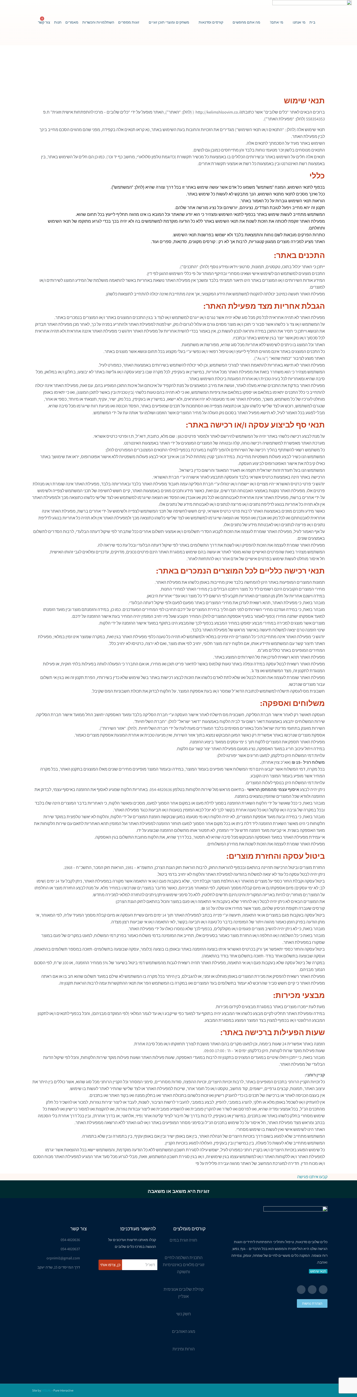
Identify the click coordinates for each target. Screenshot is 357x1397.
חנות (57, 22)
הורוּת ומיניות (183, 1349)
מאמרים (71, 22)
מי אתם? (276, 22)
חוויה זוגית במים (183, 1240)
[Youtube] (312, 1289)
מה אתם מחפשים (246, 22)
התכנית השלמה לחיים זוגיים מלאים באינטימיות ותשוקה (183, 1265)
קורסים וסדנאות (211, 22)
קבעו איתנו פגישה (312, 1177)
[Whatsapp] (301, 1289)
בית (312, 22)
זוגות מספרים (128, 22)
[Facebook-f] (323, 1289)
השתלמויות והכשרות (98, 22)
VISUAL (46, 1390)
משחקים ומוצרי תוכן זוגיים (169, 22)
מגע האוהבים (183, 1331)
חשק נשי (183, 1314)
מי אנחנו (299, 22)
